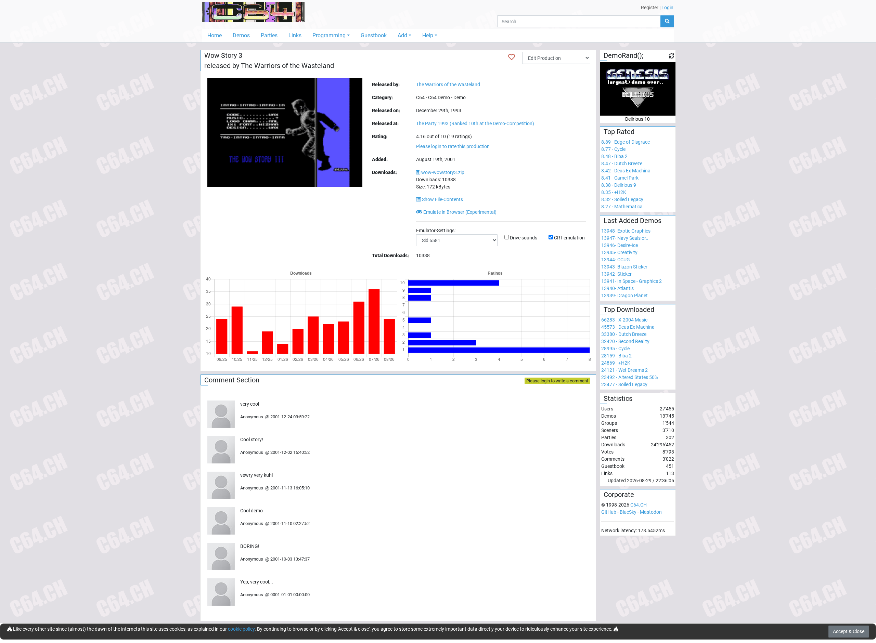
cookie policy (241, 629)
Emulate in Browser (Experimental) (459, 212)
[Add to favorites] (511, 57)
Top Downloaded (629, 309)
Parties (269, 35)
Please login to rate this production (453, 146)
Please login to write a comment (557, 380)
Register (649, 7)
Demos (241, 35)
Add (402, 35)
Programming (329, 35)
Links (294, 35)
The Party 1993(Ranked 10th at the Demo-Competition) (475, 123)
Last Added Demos (632, 220)
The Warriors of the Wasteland (287, 66)
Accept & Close (848, 631)
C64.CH (638, 505)
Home (214, 35)
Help (427, 35)
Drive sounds (523, 237)
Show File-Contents (442, 199)
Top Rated (619, 132)
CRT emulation (569, 237)
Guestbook (374, 35)
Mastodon (651, 512)
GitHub (608, 512)
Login (667, 7)
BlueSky (628, 512)
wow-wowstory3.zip (442, 172)
